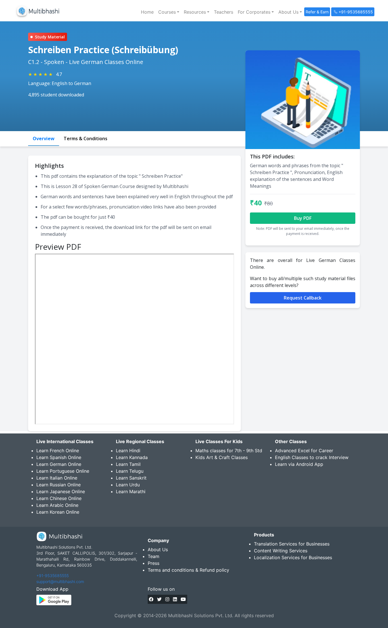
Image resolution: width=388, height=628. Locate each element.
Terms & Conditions (85, 138)
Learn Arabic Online (57, 505)
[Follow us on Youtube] (183, 599)
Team (153, 556)
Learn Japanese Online (60, 491)
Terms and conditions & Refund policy (188, 570)
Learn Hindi (128, 450)
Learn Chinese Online (59, 498)
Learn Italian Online (56, 478)
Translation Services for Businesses (291, 544)
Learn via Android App (299, 464)
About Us (158, 549)
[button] (169, 12)
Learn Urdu (128, 484)
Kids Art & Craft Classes (221, 457)
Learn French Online (57, 450)
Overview (44, 138)
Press (153, 563)
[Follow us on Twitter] (159, 599)
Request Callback (303, 298)
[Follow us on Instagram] (167, 599)
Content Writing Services (280, 550)
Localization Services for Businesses (293, 557)
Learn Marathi (130, 491)
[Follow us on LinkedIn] (175, 599)
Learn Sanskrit (131, 478)
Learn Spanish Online (58, 457)
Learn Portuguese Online (62, 471)
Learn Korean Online (57, 512)
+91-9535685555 (52, 575)
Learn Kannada (132, 457)
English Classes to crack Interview (312, 457)
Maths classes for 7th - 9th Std (228, 450)
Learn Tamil (128, 464)
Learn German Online (58, 464)
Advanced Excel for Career (304, 450)
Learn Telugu (129, 471)
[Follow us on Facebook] (151, 599)
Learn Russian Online (58, 484)
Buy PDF (303, 218)
